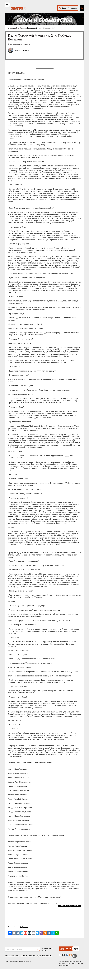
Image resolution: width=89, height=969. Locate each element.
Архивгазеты (76, 948)
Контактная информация (17, 961)
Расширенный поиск (47, 949)
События (24, 955)
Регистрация (72, 8)
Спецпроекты (47, 955)
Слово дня (31, 955)
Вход (64, 8)
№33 (68, 948)
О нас (6, 961)
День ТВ (28, 961)
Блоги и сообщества (12, 955)
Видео (39, 955)
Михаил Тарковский (28, 28)
